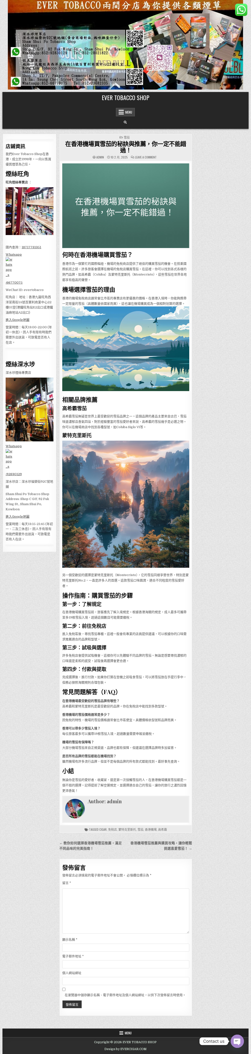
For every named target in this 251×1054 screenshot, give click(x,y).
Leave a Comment (146, 157)
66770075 (14, 282)
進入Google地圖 (17, 320)
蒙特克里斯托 (127, 829)
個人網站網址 (71, 973)
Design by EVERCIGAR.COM (125, 1049)
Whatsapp (14, 254)
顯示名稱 (69, 939)
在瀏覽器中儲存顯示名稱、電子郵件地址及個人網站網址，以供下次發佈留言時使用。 (125, 995)
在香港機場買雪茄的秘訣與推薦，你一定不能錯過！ (125, 147)
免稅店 (112, 829)
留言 (66, 883)
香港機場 (151, 829)
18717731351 (31, 247)
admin (100, 157)
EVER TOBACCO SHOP (125, 97)
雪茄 (127, 137)
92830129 (14, 474)
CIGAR (103, 829)
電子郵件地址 (73, 956)
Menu (128, 112)
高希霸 (162, 829)
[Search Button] (125, 122)
